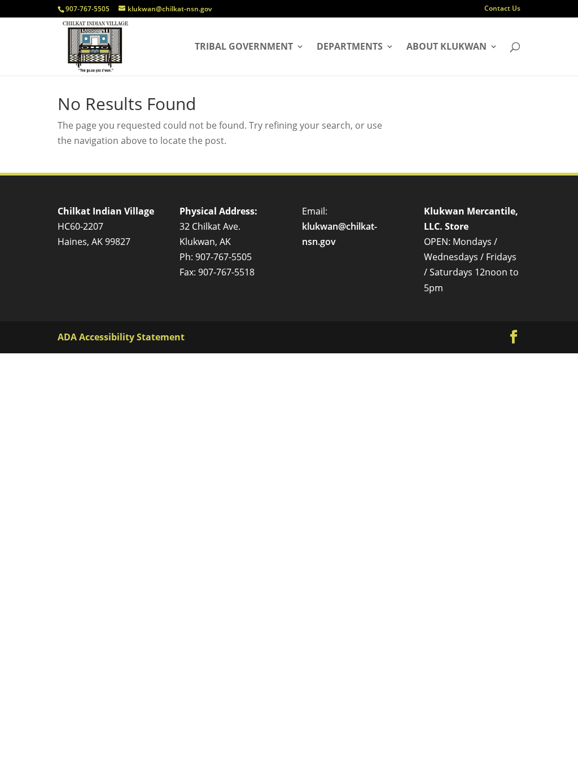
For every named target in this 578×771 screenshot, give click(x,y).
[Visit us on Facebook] (513, 337)
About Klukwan (446, 47)
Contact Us (502, 9)
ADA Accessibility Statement (121, 337)
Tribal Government (244, 47)
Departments (350, 47)
